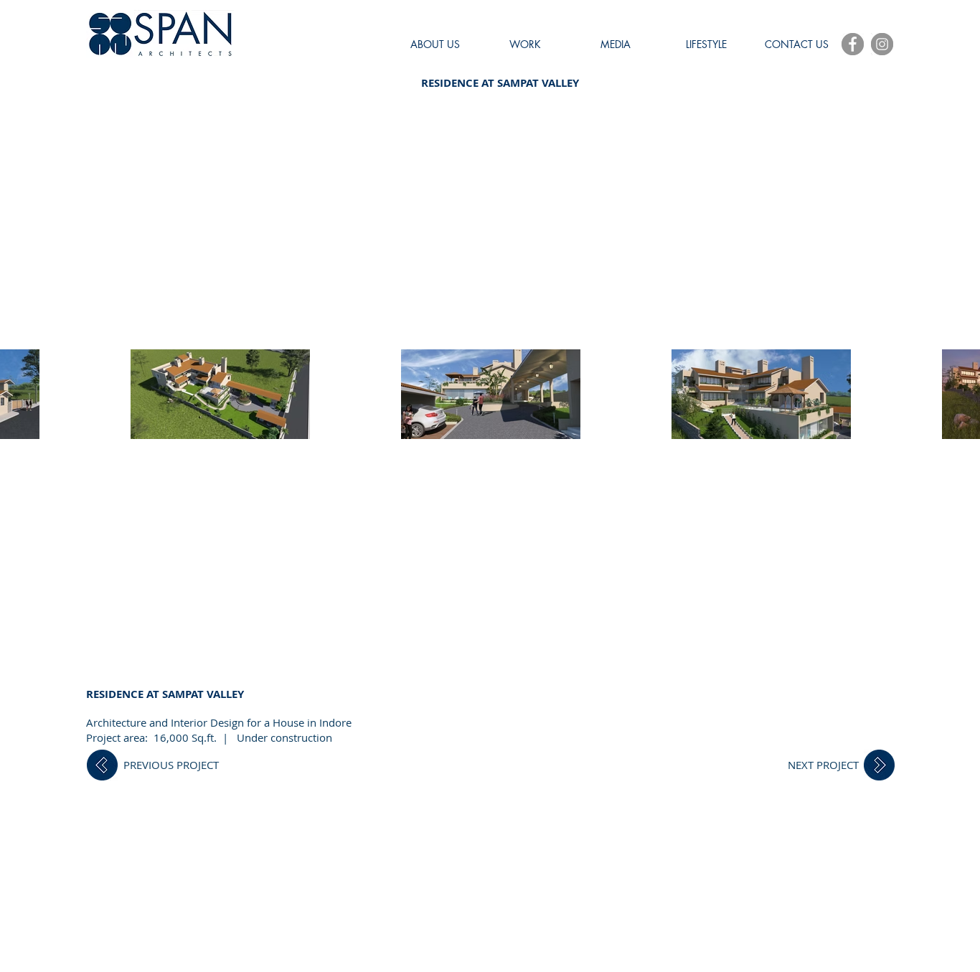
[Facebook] (853, 44)
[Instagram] (882, 44)
